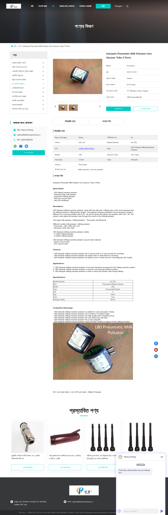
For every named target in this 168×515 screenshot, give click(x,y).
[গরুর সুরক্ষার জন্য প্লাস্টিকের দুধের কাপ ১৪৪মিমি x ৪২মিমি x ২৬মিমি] (65, 436)
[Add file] (119, 511)
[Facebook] (156, 343)
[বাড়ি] (13, 6)
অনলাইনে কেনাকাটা (85, 6)
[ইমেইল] (21, 146)
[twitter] (156, 356)
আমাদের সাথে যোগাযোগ (66, 6)
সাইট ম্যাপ (22, 513)
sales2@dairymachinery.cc (29, 135)
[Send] (162, 511)
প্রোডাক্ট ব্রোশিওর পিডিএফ (86, 149)
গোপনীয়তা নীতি (31, 513)
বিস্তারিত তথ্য (70, 121)
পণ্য (53, 6)
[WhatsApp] (15, 146)
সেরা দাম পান (118, 109)
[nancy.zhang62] (26, 146)
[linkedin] (156, 350)
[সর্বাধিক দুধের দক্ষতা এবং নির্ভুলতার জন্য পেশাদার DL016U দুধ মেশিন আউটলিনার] (103, 436)
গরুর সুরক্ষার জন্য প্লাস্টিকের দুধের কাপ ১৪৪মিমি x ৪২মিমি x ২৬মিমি (65, 457)
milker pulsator (94, 392)
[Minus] (161, 456)
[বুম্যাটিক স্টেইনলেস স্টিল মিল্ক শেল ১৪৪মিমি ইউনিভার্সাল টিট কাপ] (27, 436)
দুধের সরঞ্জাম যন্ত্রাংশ (63, 392)
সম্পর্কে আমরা (42, 6)
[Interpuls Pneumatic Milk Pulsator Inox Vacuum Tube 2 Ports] (77, 76)
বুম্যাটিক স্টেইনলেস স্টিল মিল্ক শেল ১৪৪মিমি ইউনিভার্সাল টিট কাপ (25, 457)
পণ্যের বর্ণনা (106, 121)
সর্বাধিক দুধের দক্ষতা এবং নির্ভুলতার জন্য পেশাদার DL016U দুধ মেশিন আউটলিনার (102, 457)
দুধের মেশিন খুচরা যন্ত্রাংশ (79, 392)
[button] (14, 442)
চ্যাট (103, 6)
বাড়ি (32, 6)
